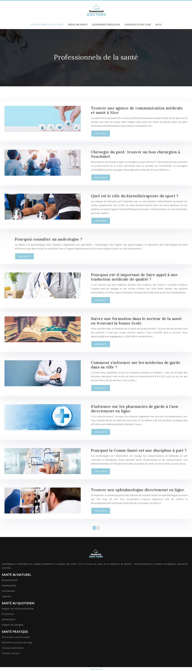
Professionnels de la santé (47, 24)
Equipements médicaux (106, 24)
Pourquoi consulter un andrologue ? (48, 239)
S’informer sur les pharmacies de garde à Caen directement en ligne (134, 408)
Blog (159, 24)
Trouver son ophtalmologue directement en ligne (137, 489)
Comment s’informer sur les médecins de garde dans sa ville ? (135, 364)
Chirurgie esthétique (137, 24)
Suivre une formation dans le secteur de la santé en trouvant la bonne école (136, 321)
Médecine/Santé (77, 24)
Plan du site (96, 669)
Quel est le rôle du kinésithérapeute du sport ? (134, 195)
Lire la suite (100, 133)
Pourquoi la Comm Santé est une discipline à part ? (139, 450)
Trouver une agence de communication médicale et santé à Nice (137, 110)
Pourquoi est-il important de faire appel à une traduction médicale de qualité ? (134, 277)
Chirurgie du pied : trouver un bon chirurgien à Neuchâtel (135, 154)
